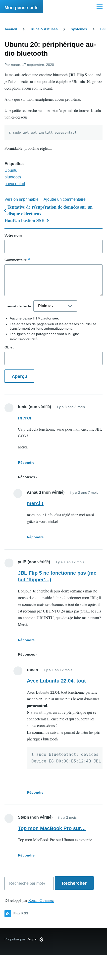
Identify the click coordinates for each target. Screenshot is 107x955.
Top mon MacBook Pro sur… (52, 828)
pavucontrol (14, 184)
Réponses (26, 477)
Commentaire (15, 260)
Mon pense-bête (21, 7)
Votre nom (13, 235)
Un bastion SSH (29, 220)
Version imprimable (21, 199)
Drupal (32, 939)
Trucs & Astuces (44, 29)
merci (24, 417)
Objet (9, 347)
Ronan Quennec (41, 900)
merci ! (35, 503)
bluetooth (12, 177)
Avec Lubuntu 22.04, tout (56, 681)
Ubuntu (10, 170)
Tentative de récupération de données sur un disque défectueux (50, 210)
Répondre (26, 463)
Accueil (10, 29)
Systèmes (79, 29)
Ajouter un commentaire (65, 199)
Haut (9, 220)
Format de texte (17, 306)
